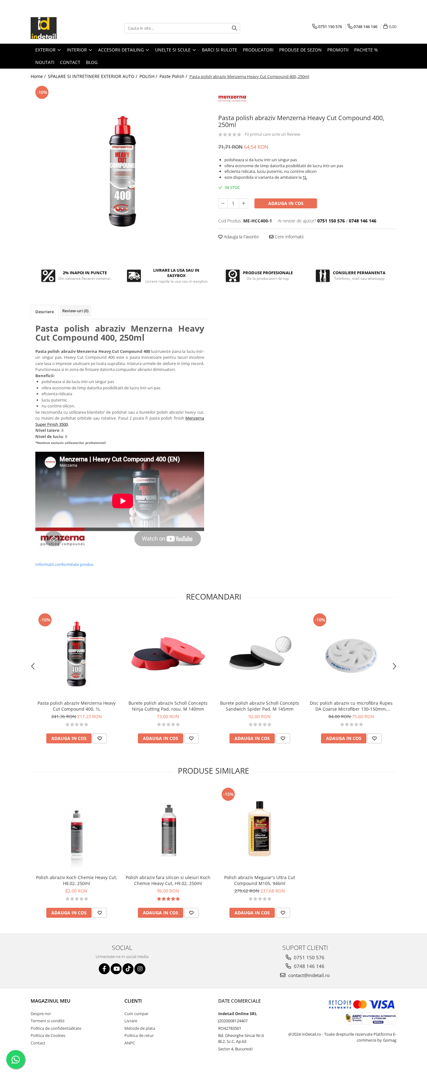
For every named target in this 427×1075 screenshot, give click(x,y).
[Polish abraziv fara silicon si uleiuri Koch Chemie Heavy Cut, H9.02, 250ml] (168, 828)
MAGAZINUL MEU (50, 1001)
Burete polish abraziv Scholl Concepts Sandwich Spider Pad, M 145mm (259, 706)
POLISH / (148, 76)
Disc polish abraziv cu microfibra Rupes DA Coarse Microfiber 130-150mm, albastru (351, 706)
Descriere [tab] (44, 311)
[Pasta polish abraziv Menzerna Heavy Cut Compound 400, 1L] (76, 654)
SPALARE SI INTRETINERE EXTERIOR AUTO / (93, 76)
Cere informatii (289, 237)
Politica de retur (139, 1035)
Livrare (130, 1021)
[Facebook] (104, 968)
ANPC (129, 1043)
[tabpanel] (120, 171)
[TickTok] (128, 968)
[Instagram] (139, 968)
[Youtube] (116, 968)
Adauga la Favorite (241, 237)
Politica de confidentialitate (56, 1028)
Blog (92, 62)
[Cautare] (234, 28)
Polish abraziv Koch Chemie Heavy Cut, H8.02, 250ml (76, 880)
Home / (39, 76)
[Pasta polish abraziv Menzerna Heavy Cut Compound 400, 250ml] (120, 171)
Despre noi (41, 1013)
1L (305, 177)
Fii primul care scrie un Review (272, 134)
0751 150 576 (308, 957)
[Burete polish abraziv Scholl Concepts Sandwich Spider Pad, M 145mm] (259, 654)
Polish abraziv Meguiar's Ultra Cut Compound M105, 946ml (259, 880)
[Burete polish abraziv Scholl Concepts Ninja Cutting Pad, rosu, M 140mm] (168, 654)
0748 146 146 (308, 966)
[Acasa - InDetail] (62, 28)
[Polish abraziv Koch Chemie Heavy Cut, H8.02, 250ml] (76, 828)
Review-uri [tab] (75, 311)
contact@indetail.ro (308, 975)
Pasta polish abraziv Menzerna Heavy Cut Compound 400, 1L (77, 706)
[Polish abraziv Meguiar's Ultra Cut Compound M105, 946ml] (259, 828)
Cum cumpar (136, 1013)
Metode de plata (139, 1028)
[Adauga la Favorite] (100, 738)
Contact (38, 1043)
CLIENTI (133, 1001)
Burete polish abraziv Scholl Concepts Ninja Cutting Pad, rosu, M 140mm (168, 706)
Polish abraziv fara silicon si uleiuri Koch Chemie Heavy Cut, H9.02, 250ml (168, 880)
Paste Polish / (173, 76)
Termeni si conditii (47, 1021)
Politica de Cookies (48, 1035)
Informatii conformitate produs (64, 564)
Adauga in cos (286, 203)
